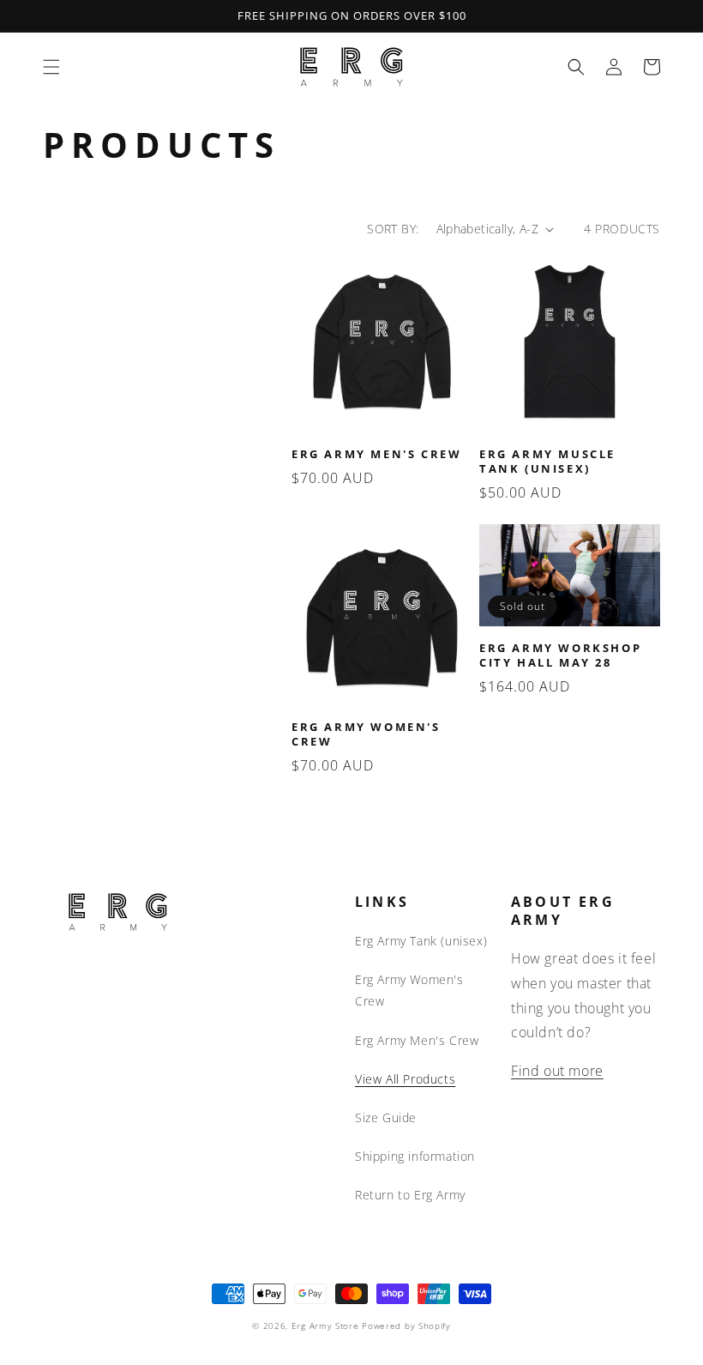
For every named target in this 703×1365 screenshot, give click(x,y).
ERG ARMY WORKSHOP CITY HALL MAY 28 (560, 655)
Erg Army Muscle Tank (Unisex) (547, 461)
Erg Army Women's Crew (366, 734)
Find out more (557, 1070)
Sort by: (392, 228)
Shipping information (415, 1156)
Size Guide (386, 1117)
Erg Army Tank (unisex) (421, 941)
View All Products (405, 1079)
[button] (51, 67)
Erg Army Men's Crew (376, 454)
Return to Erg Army (410, 1195)
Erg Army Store (325, 1326)
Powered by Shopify (406, 1326)
